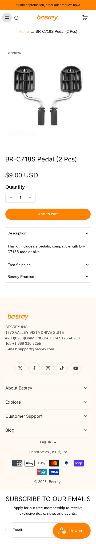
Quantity (15, 187)
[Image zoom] (48, 97)
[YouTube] (76, 368)
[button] (48, 214)
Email (17, 530)
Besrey (55, 482)
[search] (16, 17)
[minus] (11, 197)
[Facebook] (34, 368)
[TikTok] (62, 368)
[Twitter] (20, 368)
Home (24, 31)
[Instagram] (48, 368)
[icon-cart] (85, 17)
